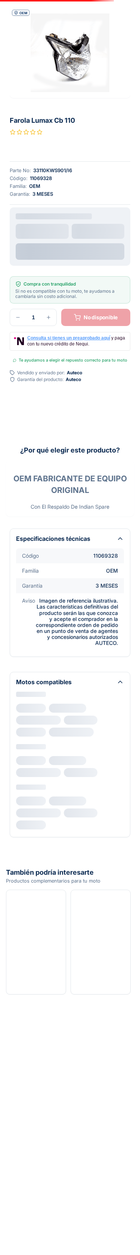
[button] (70, 52)
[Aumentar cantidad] (48, 259)
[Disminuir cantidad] (18, 259)
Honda (24, 646)
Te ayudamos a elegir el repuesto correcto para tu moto (73, 301)
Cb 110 (29, 658)
